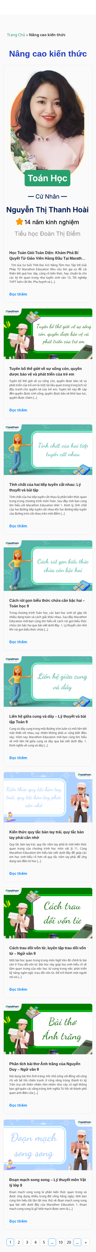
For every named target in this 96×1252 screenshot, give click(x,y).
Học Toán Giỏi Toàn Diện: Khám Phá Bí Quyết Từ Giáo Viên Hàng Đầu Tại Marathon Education (47, 258)
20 (69, 1242)
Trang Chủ (16, 34)
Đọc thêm (18, 294)
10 (60, 1242)
